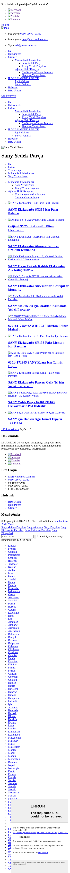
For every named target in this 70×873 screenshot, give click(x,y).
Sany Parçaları (52, 527)
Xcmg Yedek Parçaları (34, 66)
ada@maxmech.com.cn (27, 45)
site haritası (61, 521)
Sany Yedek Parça (31, 63)
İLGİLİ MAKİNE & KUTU (23, 78)
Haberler (13, 87)
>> (17, 429)
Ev (9, 50)
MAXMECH (8, 96)
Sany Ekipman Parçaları (38, 530)
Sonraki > (10, 429)
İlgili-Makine (22, 81)
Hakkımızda (14, 53)
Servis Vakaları (23, 84)
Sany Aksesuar (35, 527)
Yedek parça (14, 170)
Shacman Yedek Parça (34, 75)
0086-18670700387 (30, 33)
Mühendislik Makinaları (28, 60)
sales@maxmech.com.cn (35, 39)
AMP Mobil (7, 524)
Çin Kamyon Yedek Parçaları (37, 72)
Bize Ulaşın (14, 90)
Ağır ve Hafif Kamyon (27, 69)
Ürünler (12, 57)
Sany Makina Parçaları (13, 527)
